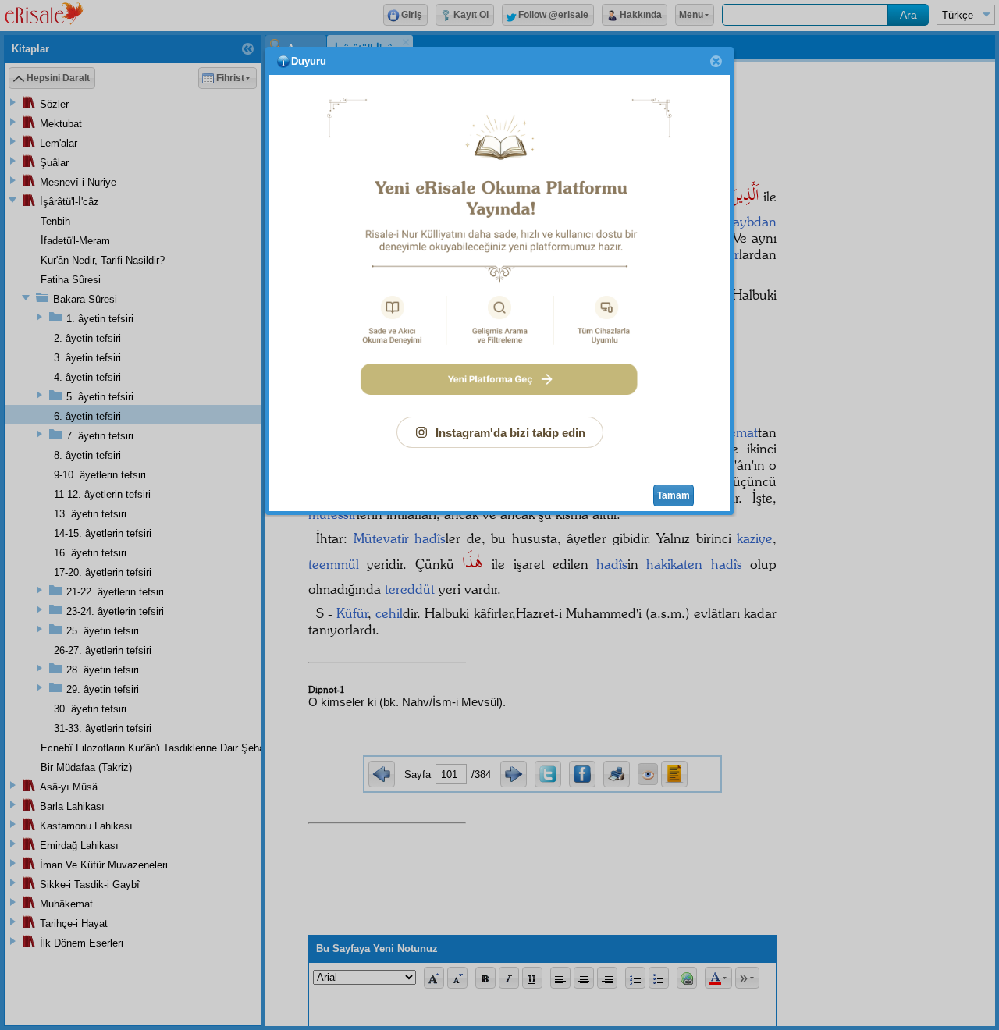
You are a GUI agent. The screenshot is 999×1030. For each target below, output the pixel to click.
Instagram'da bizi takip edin (510, 432)
